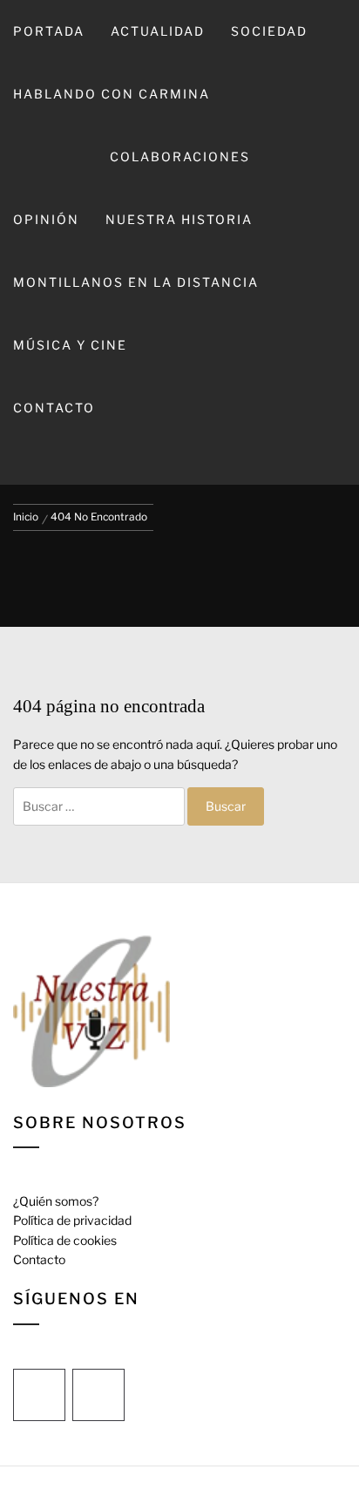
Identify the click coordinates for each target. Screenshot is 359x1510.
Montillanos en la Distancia (136, 282)
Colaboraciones (180, 156)
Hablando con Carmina (111, 93)
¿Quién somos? (55, 1201)
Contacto (54, 407)
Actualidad (158, 31)
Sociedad (269, 31)
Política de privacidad (72, 1220)
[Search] (177, 462)
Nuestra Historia (179, 219)
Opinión (46, 219)
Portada (49, 31)
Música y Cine (70, 344)
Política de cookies (65, 1240)
